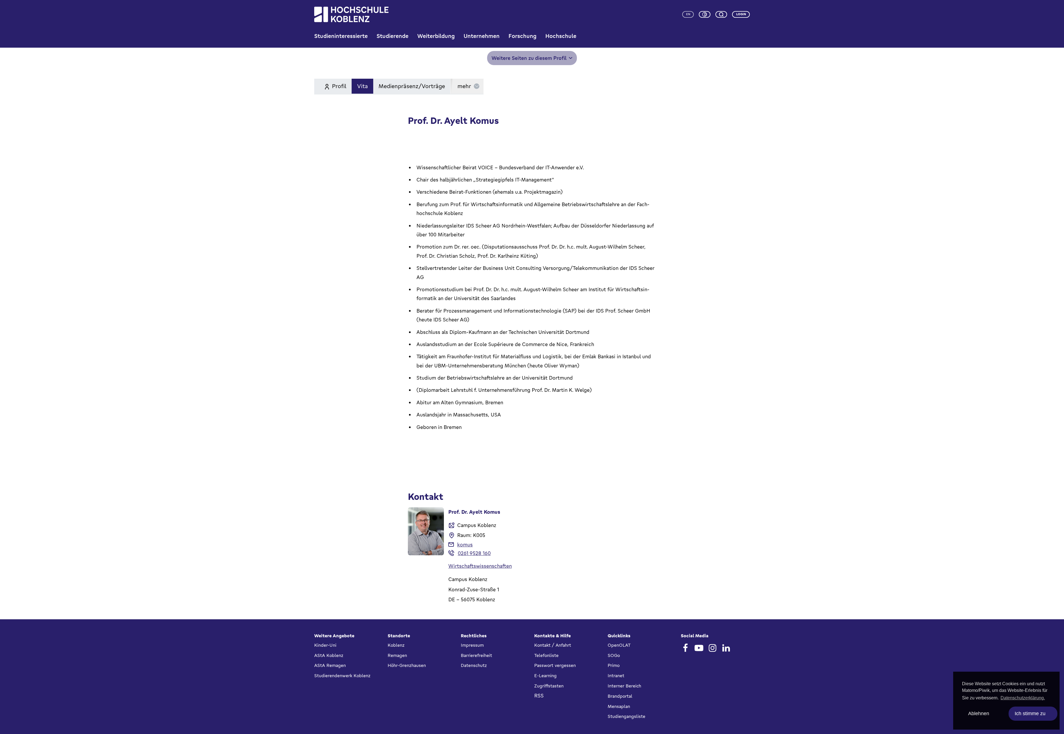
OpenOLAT (619, 645)
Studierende (392, 36)
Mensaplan (619, 706)
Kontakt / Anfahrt (552, 645)
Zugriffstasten (549, 686)
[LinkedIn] (726, 648)
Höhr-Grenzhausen (407, 665)
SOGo (614, 655)
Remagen (397, 655)
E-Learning (545, 675)
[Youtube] (699, 648)
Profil (339, 86)
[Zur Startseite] (351, 14)
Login (741, 14)
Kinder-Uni (325, 645)
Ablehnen (978, 713)
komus (465, 544)
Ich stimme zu (1030, 713)
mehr (464, 86)
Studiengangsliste (626, 716)
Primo (614, 665)
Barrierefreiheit (476, 655)
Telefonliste (546, 655)
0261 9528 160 (474, 553)
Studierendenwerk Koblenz (342, 675)
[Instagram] (712, 648)
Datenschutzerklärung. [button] (1023, 697)
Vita (362, 86)
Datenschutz (474, 665)
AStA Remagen (330, 665)
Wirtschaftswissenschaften (480, 565)
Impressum (472, 645)
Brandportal (620, 696)
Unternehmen (482, 36)
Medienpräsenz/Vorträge (411, 86)
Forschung (522, 36)
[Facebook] (685, 648)
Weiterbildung (436, 36)
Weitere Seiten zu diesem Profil (529, 58)
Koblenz (396, 645)
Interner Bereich (624, 686)
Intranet (616, 675)
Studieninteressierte (341, 36)
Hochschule (560, 36)
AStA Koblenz (328, 655)
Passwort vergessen (555, 665)
